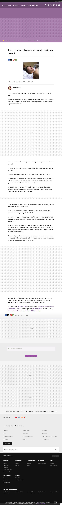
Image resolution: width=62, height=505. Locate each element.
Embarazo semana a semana (42, 411)
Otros (22, 315)
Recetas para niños (8, 436)
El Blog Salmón (18, 477)
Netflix (24, 40)
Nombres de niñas (30, 411)
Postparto (25, 433)
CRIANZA (23, 5)
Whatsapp (35, 40)
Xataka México (6, 491)
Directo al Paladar (42, 463)
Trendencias (6, 477)
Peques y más (45, 439)
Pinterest (46, 5)
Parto (27, 315)
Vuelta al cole (8, 40)
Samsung (46, 40)
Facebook (48, 5)
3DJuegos (17, 463)
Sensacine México (30, 491)
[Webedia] (58, 1)
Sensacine (29, 463)
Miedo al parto (22, 306)
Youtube (59, 5)
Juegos (14, 40)
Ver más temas (7, 443)
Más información (41, 503)
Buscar (56, 449)
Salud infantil (26, 430)
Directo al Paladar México (42, 492)
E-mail (16, 60)
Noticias (5, 430)
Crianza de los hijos (28, 436)
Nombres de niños (20, 411)
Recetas (29, 40)
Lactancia (44, 430)
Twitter (51, 5)
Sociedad (5, 439)
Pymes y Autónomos (19, 480)
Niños (19, 40)
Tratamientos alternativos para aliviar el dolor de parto (24, 311)
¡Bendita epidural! (37, 309)
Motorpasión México (54, 491)
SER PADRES (8, 5)
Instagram (56, 5)
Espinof (28, 465)
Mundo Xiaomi (6, 471)
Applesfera (5, 467)
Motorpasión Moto (53, 465)
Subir (54, 455)
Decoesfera (6, 480)
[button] (16, 88)
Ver (32, 356)
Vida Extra (17, 465)
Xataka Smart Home (7, 469)
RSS (22, 417)
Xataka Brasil (6, 494)
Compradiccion (6, 482)
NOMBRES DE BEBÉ (33, 5)
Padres (24, 439)
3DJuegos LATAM (19, 491)
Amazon (56, 40)
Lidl (51, 40)
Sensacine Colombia (31, 494)
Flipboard (54, 5)
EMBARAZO (16, 5)
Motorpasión (52, 463)
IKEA (41, 40)
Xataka (5, 463)
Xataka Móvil (6, 465)
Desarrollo (44, 433)
